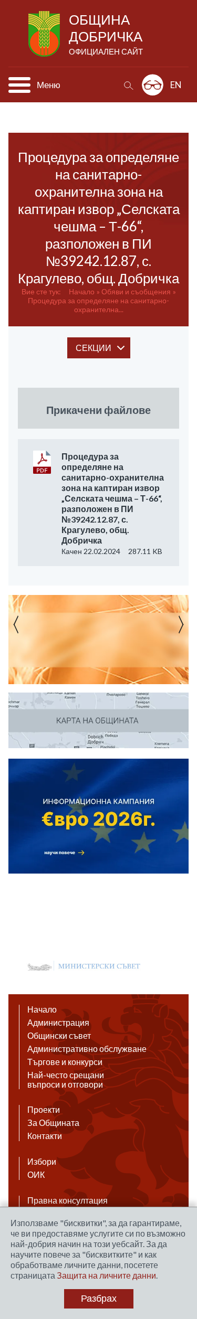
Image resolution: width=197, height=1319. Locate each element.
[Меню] (19, 85)
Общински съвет (59, 1035)
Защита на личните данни (106, 1275)
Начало (82, 291)
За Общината (53, 1122)
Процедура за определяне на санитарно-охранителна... (98, 305)
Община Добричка (106, 33)
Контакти (44, 1136)
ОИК (36, 1174)
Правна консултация (67, 1200)
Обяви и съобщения (136, 291)
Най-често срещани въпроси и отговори (65, 1079)
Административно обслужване (87, 1049)
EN (176, 84)
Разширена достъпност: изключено (152, 84)
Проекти (43, 1109)
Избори (41, 1161)
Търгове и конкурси (64, 1062)
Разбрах (99, 1298)
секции (93, 348)
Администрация (58, 1022)
